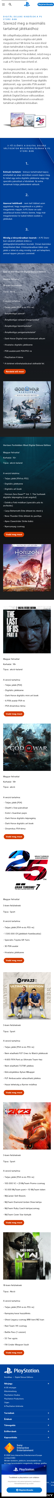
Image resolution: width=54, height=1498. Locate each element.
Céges (6, 1402)
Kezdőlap (8, 1377)
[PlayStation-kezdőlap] (27, 4)
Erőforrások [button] (10, 1431)
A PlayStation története (13, 1406)
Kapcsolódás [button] (10, 1437)
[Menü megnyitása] (3, 4)
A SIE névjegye (10, 1387)
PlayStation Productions (14, 1398)
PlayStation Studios (12, 1395)
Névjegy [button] (8, 1383)
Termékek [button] (9, 1413)
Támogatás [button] (9, 1425)
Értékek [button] (8, 1419)
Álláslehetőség (10, 1391)
